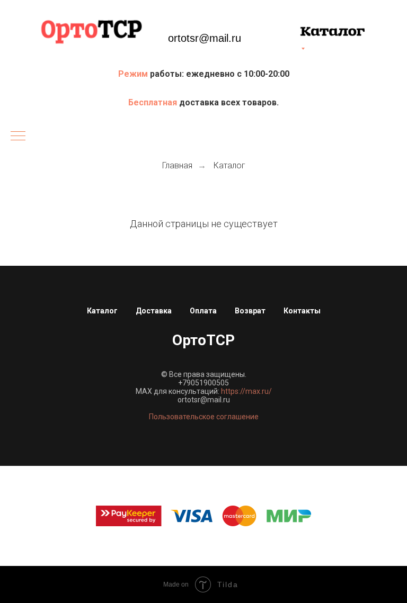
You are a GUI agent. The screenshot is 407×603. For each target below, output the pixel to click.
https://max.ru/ (246, 391)
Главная (177, 165)
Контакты (302, 311)
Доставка (154, 311)
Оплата (203, 311)
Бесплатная (153, 102)
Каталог (229, 165)
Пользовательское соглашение (204, 416)
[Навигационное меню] (18, 136)
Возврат (250, 311)
